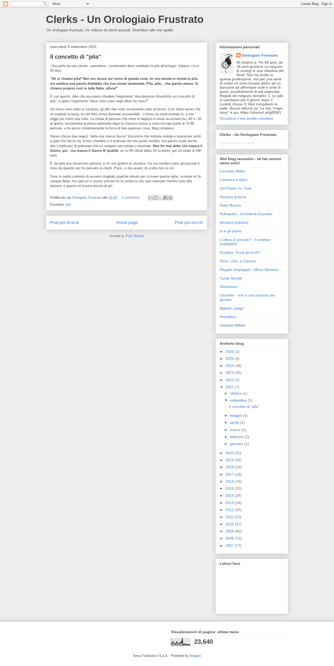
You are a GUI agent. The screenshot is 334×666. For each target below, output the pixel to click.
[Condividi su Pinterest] (170, 197)
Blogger (195, 656)
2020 (230, 453)
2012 (230, 510)
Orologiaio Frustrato (260, 55)
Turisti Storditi (231, 278)
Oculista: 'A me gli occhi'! (240, 252)
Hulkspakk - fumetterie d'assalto (246, 214)
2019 (230, 460)
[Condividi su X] (160, 197)
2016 (230, 481)
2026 (230, 351)
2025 (230, 358)
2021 (230, 387)
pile (68, 205)
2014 (230, 495)
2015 (230, 488)
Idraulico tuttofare (234, 222)
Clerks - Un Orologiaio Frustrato (125, 19)
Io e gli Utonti (230, 231)
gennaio (237, 444)
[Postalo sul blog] (155, 197)
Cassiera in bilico (234, 180)
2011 (229, 517)
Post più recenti (64, 222)
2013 (230, 503)
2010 (230, 524)
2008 (230, 538)
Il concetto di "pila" (75, 56)
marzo (235, 430)
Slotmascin (229, 286)
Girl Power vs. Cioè (235, 188)
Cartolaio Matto (232, 171)
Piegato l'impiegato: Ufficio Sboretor (249, 270)
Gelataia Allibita (232, 325)
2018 (230, 467)
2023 (230, 373)
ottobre (236, 393)
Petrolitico (228, 317)
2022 (230, 380)
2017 (230, 474)
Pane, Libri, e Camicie (238, 261)
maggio (236, 415)
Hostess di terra (233, 197)
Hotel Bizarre (230, 205)
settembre (239, 400)
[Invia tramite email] (150, 197)
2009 (230, 531)
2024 (230, 366)
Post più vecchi (189, 222)
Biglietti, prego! (232, 308)
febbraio (237, 437)
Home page (127, 222)
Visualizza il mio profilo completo (246, 118)
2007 (230, 545)
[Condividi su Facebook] (165, 197)
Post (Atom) (135, 236)
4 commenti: (131, 197)
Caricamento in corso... (239, 143)
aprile (235, 422)
